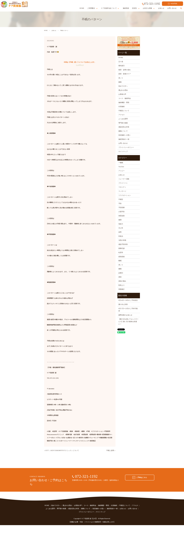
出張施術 (121, 106)
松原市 (120, 252)
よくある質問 (123, 119)
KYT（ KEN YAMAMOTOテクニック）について (62, 450)
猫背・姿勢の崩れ (124, 70)
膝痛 (120, 82)
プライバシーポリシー (126, 147)
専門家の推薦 (123, 123)
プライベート (123, 183)
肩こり (120, 78)
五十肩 (120, 61)
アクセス (121, 114)
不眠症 (120, 199)
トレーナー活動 (123, 179)
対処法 (120, 236)
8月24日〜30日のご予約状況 (128, 300)
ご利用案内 (91, 8)
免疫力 (120, 224)
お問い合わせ (172, 8)
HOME (82, 8)
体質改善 (121, 216)
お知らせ (161, 8)
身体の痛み (122, 281)
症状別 (134, 8)
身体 (120, 277)
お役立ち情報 (147, 8)
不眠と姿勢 (110, 450)
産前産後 (121, 256)
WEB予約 (174, 3)
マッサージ (122, 191)
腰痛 (120, 269)
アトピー (121, 171)
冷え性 (120, 228)
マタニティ (122, 187)
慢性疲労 (121, 65)
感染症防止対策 (123, 127)
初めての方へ (123, 86)
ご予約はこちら (141, 477)
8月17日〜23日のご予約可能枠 (128, 310)
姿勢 (120, 232)
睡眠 (120, 260)
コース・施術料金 (124, 98)
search (181, 8)
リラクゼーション (124, 195)
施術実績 (126, 8)
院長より (121, 285)
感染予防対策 (123, 244)
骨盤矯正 (121, 289)
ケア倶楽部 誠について (109, 8)
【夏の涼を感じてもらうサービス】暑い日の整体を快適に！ (128, 321)
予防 (120, 203)
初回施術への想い (124, 135)
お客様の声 (122, 94)
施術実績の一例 (123, 139)
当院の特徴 (122, 240)
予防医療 (121, 207)
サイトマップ (123, 151)
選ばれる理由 (123, 90)
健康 (120, 220)
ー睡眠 (120, 162)
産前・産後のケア (124, 74)
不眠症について (123, 110)
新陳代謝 (121, 248)
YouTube (121, 166)
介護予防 (121, 211)
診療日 (120, 273)
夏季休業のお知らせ (125, 315)
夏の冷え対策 (123, 304)
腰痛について (123, 131)
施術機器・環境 (123, 102)
